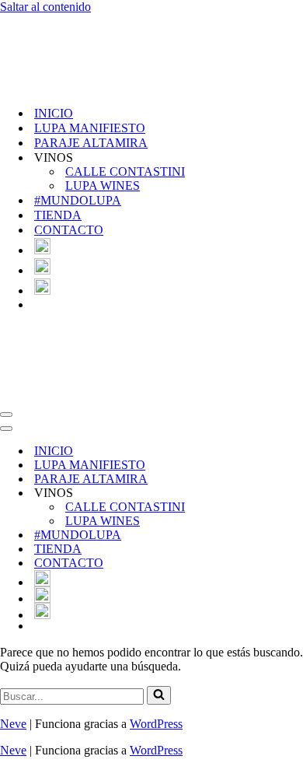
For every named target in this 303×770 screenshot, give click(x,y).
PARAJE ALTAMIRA (91, 142)
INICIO (53, 113)
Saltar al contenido (45, 6)
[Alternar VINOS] (272, 493)
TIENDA (58, 215)
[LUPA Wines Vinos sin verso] (77, 86)
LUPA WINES (102, 185)
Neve (13, 723)
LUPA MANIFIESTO (89, 128)
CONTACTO (68, 229)
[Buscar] (159, 695)
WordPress (156, 723)
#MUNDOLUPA (77, 200)
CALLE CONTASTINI (125, 171)
